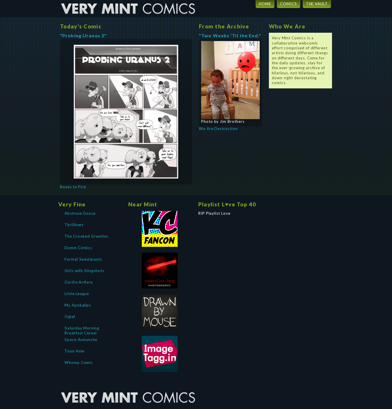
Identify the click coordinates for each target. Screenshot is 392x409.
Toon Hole (74, 351)
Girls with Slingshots (84, 270)
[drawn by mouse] (159, 312)
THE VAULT (317, 3)
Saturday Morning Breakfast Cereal (82, 330)
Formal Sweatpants (83, 259)
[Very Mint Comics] (128, 387)
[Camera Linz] (159, 270)
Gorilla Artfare (79, 282)
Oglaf (70, 316)
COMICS (288, 3)
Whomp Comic (79, 362)
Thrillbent (74, 224)
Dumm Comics (78, 247)
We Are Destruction (218, 128)
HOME (265, 3)
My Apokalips (78, 305)
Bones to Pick (73, 187)
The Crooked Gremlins (86, 236)
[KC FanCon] (159, 229)
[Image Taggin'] (159, 354)
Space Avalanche (81, 339)
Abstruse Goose (80, 213)
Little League (77, 293)
